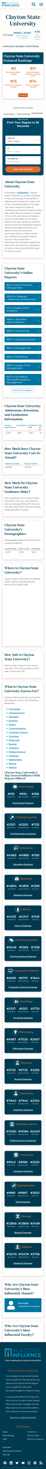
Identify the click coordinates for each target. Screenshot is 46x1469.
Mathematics (15, 760)
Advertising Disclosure (12, 1451)
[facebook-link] (5, 1463)
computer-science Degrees (23, 987)
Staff (5, 1439)
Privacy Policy (33, 1435)
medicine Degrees (23, 1263)
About (5, 1432)
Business (13, 721)
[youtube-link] (23, 1463)
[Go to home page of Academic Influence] (11, 4)
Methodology (8, 1435)
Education (14, 717)
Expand (23, 95)
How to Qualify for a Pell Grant (19, 1387)
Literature (14, 756)
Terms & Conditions (35, 1439)
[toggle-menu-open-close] (41, 4)
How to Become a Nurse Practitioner (22, 1411)
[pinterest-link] (35, 1463)
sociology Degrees (23, 1018)
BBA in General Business (21, 339)
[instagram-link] (29, 1463)
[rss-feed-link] (41, 1463)
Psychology (14, 709)
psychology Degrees (23, 803)
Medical (13, 767)
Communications (17, 728)
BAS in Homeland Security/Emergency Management (18, 379)
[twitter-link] (17, 1463)
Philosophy (14, 740)
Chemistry (14, 748)
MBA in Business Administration (16, 321)
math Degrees (23, 1202)
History (12, 725)
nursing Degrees (23, 1079)
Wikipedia (23, 193)
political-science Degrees (23, 1140)
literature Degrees (23, 1171)
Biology (12, 764)
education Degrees (23, 864)
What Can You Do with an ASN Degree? (23, 1400)
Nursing (13, 744)
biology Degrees (23, 1233)
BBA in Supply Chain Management (19, 367)
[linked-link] (11, 1463)
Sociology (14, 736)
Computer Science (18, 732)
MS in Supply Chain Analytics (18, 309)
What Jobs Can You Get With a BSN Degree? (25, 1408)
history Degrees (23, 926)
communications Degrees (23, 956)
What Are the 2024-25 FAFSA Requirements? (25, 1383)
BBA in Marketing (17, 356)
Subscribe (7, 1447)
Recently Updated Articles (23, 1418)
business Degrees (23, 895)
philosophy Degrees (23, 1048)
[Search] (33, 4)
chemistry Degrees (23, 1110)
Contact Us (32, 1432)
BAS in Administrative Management (19, 286)
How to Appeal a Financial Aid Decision (22, 1376)
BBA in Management (19, 348)
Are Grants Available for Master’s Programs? (24, 1391)
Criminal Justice (17, 713)
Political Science (17, 752)
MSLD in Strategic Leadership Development (21, 298)
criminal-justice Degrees (23, 834)
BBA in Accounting (18, 330)
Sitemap (6, 1455)
